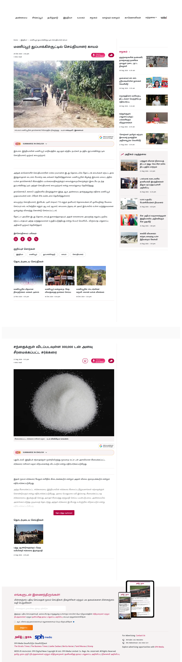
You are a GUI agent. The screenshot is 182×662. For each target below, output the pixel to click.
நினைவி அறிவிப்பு (111, 654)
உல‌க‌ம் (81, 18)
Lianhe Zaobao (55, 646)
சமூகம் (93, 18)
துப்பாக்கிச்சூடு (49, 254)
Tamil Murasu (80, 646)
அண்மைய (21, 18)
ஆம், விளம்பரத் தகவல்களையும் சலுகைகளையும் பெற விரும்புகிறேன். (45, 621)
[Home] (43, 637)
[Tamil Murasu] (23, 637)
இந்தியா (67, 18)
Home (16, 40)
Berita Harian (68, 646)
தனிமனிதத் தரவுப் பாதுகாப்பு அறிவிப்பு (47, 617)
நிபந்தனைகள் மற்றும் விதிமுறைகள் (47, 654)
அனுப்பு (23, 627)
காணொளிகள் (133, 18)
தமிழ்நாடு (53, 18)
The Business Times (39, 646)
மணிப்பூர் (33, 254)
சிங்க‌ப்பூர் (37, 18)
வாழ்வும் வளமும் (111, 18)
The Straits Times (21, 646)
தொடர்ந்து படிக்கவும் (63, 513)
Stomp (90, 646)
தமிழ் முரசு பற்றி (21, 654)
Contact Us (140, 635)
